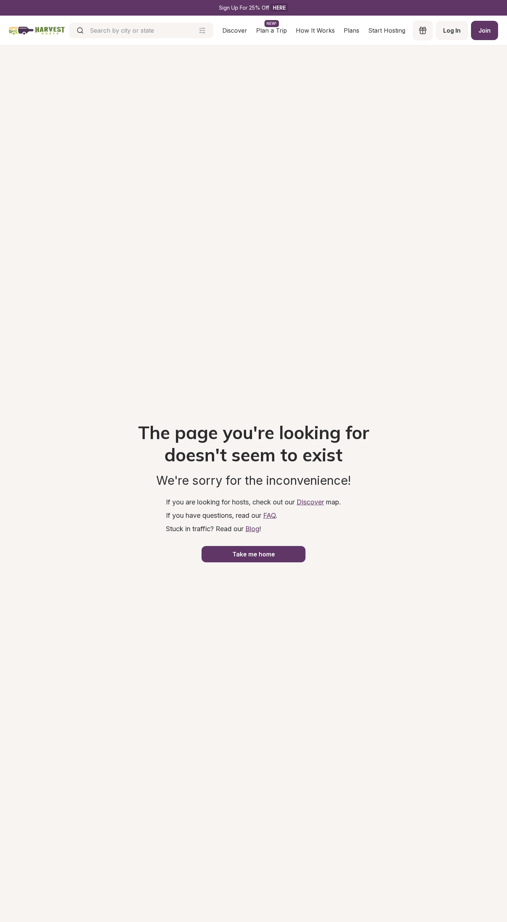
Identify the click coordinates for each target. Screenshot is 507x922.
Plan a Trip (271, 30)
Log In (452, 30)
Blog (252, 529)
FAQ (269, 515)
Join (484, 30)
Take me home (253, 554)
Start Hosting (386, 30)
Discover (234, 30)
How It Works (315, 30)
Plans (351, 30)
